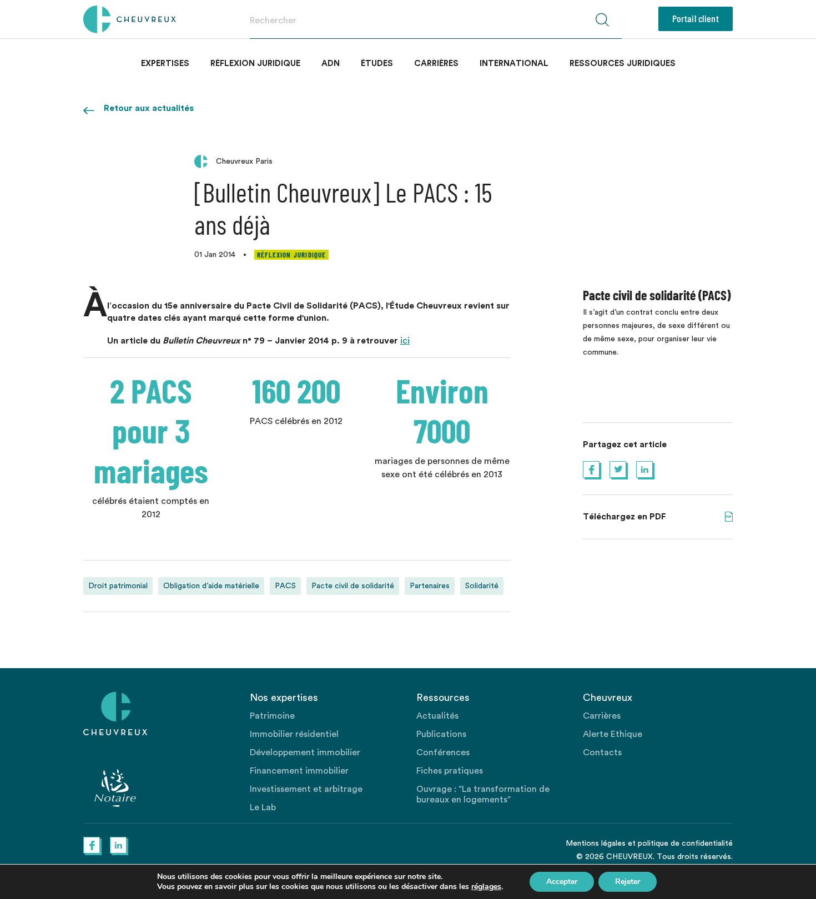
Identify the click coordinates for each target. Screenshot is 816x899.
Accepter (561, 881)
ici (405, 340)
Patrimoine (272, 715)
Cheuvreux (129, 19)
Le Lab (263, 807)
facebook (591, 469)
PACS (285, 586)
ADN (330, 63)
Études (377, 63)
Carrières (436, 63)
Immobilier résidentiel (294, 734)
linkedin (644, 469)
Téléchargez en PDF (729, 517)
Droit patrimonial (118, 586)
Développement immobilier (305, 752)
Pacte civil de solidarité (352, 586)
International (514, 63)
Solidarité (481, 586)
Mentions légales (596, 843)
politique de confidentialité (685, 843)
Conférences (443, 752)
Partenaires (430, 586)
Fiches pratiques (449, 770)
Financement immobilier (299, 770)
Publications (441, 734)
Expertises (165, 63)
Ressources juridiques (623, 63)
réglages (486, 887)
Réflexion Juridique (255, 63)
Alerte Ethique (612, 734)
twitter (618, 469)
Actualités (437, 715)
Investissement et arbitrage (306, 789)
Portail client (695, 18)
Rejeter (627, 881)
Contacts (602, 752)
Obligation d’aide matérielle (211, 586)
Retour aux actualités (149, 108)
